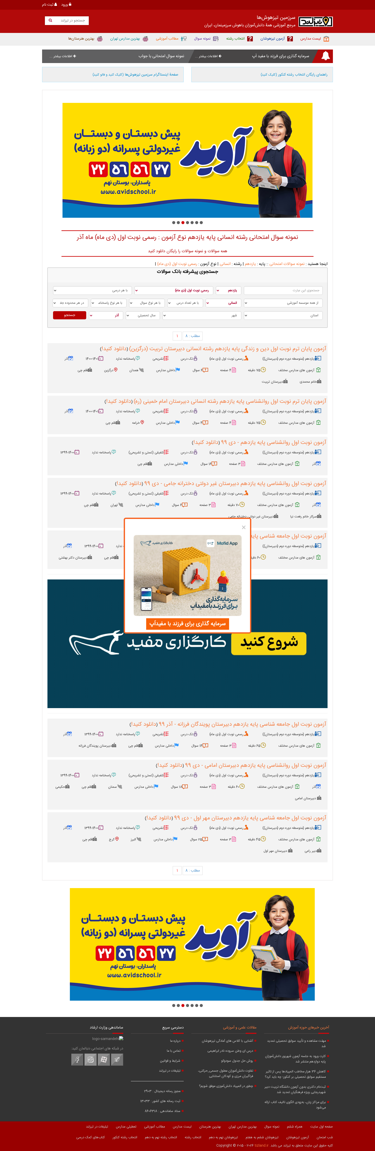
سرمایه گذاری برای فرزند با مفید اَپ (280, 56)
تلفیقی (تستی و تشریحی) (146, 452)
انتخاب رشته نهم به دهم (161, 1137)
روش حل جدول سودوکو (237, 1061)
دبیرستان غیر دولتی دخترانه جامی (251, 516)
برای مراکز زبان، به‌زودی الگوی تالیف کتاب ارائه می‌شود (295, 1105)
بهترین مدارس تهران (243, 1127)
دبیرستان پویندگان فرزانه (95, 746)
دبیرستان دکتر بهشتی (73, 558)
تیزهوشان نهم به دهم (223, 1137)
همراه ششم (295, 1127)
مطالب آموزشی (154, 1127)
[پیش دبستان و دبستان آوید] (187, 160)
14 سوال (197, 746)
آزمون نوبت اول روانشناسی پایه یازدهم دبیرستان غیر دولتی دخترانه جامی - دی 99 (235, 483)
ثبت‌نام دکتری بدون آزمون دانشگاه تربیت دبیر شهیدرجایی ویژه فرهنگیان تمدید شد (295, 1089)
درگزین (108, 370)
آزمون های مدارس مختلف (296, 370)
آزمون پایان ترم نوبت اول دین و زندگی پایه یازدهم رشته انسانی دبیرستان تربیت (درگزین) (227, 349)
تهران (114, 505)
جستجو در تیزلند (72, 21)
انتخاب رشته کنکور (124, 1137)
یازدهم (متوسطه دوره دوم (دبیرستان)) (288, 359)
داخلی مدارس (165, 370)
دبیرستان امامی (306, 798)
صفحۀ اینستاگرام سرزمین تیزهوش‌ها (135, 75)
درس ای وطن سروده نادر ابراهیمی (230, 1051)
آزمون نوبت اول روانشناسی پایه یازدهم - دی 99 (273, 442)
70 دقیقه (233, 505)
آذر (66, 359)
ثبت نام (48, 5)
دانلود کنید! (114, 349)
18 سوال (176, 787)
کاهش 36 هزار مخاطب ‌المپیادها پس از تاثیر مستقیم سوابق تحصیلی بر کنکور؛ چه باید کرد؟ (295, 1074)
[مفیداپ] (187, 643)
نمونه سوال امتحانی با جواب (161, 56)
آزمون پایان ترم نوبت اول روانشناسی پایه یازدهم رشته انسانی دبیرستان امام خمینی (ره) (230, 401)
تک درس (187, 359)
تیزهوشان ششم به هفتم (262, 1137)
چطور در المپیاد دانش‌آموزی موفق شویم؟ (226, 1086)
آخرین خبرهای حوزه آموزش (308, 1028)
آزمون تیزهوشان (297, 1137)
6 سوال (198, 370)
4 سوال (197, 423)
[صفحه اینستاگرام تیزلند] (90, 1065)
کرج (112, 839)
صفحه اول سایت (321, 1127)
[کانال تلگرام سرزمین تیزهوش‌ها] (117, 1065)
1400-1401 (92, 359)
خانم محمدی (308, 382)
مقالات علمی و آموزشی (239, 1028)
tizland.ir (262, 1145)
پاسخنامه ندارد (125, 359)
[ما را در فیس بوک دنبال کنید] (77, 1065)
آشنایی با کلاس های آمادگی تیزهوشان (227, 1041)
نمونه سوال (271, 1127)
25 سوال (196, 839)
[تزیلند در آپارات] (104, 1065)
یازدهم (250, 264)
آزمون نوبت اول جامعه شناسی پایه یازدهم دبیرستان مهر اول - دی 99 (250, 818)
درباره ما (175, 1041)
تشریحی (158, 359)
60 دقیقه (254, 558)
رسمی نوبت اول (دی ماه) (177, 264)
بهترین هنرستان (210, 1127)
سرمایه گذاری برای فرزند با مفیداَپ (187, 623)
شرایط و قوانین (170, 1061)
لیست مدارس (182, 1127)
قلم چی (83, 370)
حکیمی (60, 787)
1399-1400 (67, 452)
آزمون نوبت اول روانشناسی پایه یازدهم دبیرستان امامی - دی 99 (255, 765)
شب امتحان (325, 1137)
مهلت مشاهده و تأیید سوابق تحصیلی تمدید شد (296, 1043)
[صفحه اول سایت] (315, 23)
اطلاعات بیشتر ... (207, 56)
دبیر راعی (311, 851)
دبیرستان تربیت (272, 382)
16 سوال (206, 464)
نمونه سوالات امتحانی (287, 264)
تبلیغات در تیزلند (169, 1071)
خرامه (136, 423)
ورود (65, 5)
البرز (133, 839)
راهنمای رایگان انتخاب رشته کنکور (294, 75)
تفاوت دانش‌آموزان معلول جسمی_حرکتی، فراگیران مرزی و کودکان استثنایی (225, 1073)
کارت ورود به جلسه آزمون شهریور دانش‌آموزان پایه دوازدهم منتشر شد (295, 1059)
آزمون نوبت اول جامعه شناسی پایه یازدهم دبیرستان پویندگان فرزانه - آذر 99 (242, 724)
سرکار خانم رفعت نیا (303, 516)
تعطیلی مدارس (126, 1127)
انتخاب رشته (193, 1137)
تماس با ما (173, 1051)
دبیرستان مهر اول (276, 851)
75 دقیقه (254, 370)
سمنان (112, 787)
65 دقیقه (254, 746)
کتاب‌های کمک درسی (90, 1137)
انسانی (225, 264)
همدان (134, 370)
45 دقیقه (254, 839)
